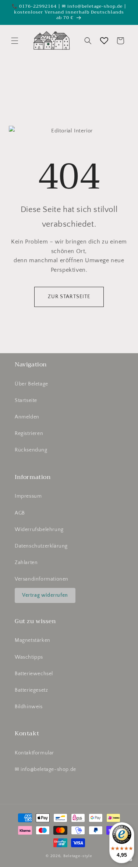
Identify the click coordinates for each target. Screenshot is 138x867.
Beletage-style (77, 856)
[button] (15, 41)
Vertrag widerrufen (45, 595)
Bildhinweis (29, 707)
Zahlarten (26, 563)
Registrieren (29, 433)
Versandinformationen (41, 579)
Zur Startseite (69, 297)
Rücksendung (31, 450)
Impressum (28, 496)
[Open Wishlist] (104, 41)
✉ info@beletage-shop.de (45, 769)
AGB (20, 513)
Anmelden (27, 417)
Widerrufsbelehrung (39, 530)
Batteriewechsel (34, 674)
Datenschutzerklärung (41, 546)
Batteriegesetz (31, 690)
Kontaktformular (34, 753)
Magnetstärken (32, 640)
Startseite (26, 400)
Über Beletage (31, 384)
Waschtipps (29, 657)
